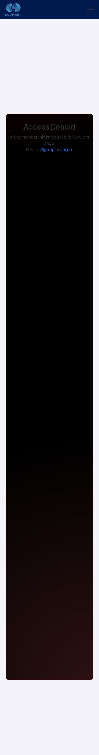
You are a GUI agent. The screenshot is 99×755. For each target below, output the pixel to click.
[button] (90, 9)
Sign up (47, 149)
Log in (66, 149)
